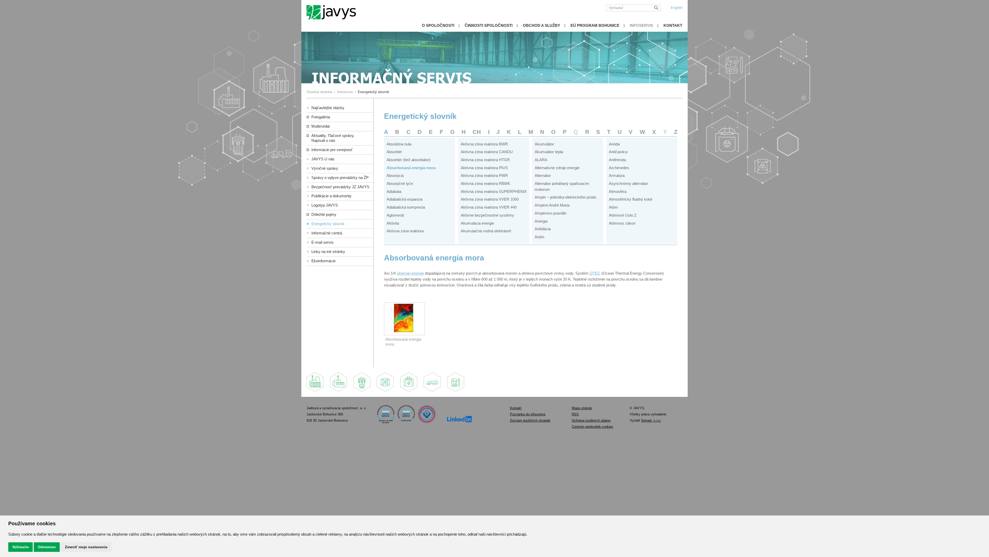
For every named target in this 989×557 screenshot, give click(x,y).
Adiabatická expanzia (404, 199)
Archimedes (619, 168)
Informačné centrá (326, 233)
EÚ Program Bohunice (594, 25)
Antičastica (618, 152)
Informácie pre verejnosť (332, 150)
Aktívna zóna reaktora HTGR (485, 160)
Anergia (541, 221)
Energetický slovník (328, 224)
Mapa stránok (582, 408)
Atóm (613, 207)
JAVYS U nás (323, 159)
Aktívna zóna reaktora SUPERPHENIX (494, 191)
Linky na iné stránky (328, 251)
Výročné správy (324, 168)
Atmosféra (617, 191)
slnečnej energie (410, 273)
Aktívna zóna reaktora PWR (484, 175)
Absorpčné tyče (400, 183)
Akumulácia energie (477, 223)
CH (477, 132)
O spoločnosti (438, 25)
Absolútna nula (399, 144)
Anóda (614, 144)
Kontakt (672, 25)
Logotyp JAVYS (324, 205)
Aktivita (393, 223)
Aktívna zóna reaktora (405, 231)
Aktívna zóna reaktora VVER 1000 (490, 199)
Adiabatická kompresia (406, 207)
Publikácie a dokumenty (331, 196)
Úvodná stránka (319, 92)
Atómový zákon (622, 223)
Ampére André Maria (552, 205)
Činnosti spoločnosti (489, 25)
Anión (539, 237)
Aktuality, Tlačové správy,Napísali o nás (332, 138)
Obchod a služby (541, 25)
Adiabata (394, 191)
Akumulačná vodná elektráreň (486, 231)
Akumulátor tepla (549, 152)
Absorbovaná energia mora (411, 168)
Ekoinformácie (323, 261)
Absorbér (394, 152)
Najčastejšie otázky (327, 107)
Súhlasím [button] (20, 547)
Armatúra (617, 175)
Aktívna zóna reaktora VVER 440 (489, 207)
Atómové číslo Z (622, 215)
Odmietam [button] (47, 547)
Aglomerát (395, 215)
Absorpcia (395, 175)
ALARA (541, 160)
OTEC (595, 273)
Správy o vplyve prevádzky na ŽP (340, 177)
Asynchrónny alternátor (628, 183)
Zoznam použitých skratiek (530, 420)
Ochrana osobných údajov (591, 420)
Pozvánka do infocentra (527, 414)
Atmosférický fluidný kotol (630, 199)
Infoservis (641, 25)
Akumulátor (544, 144)
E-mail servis (322, 242)
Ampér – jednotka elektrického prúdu (565, 197)
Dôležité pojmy (323, 214)
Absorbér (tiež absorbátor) (409, 160)
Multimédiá (320, 126)
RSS (575, 414)
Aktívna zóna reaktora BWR (484, 144)
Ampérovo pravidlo (550, 213)
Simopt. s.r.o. (651, 420)
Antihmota (617, 160)
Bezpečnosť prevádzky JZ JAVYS (340, 187)
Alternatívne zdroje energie (557, 168)
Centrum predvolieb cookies (592, 427)
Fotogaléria (320, 117)
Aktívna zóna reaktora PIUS (484, 168)
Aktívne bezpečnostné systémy (487, 215)
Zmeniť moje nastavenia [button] (86, 547)
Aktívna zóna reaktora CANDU (487, 152)
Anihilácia (543, 229)
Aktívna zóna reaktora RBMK (485, 183)
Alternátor (543, 175)
